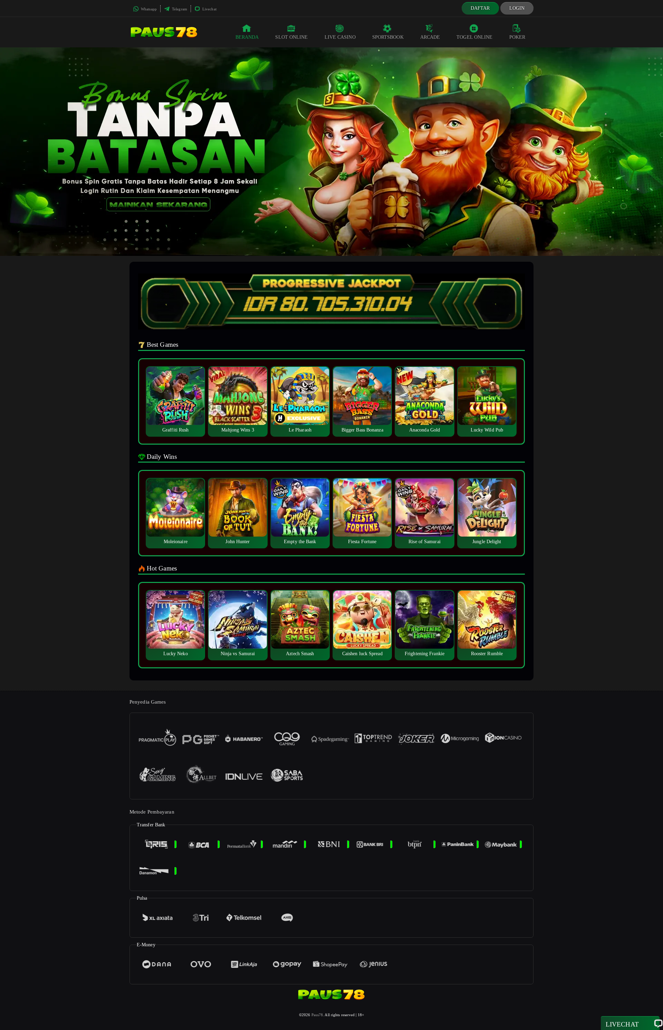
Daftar (480, 8)
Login (517, 8)
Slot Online (291, 37)
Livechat (209, 9)
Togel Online (474, 37)
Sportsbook (388, 37)
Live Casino (340, 37)
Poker (517, 37)
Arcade (430, 37)
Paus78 (317, 1015)
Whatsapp (148, 9)
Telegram (179, 9)
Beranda (247, 37)
